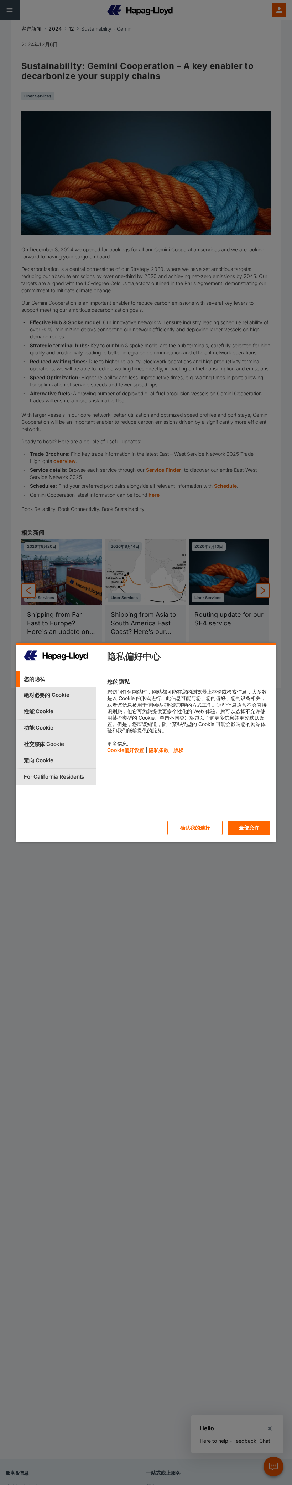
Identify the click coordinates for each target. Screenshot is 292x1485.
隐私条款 (159, 750)
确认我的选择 (195, 827)
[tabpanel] (188, 717)
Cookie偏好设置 (125, 750)
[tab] (56, 679)
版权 (178, 750)
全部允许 (249, 827)
